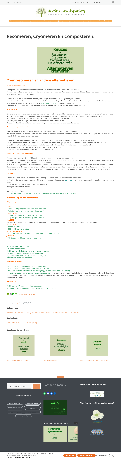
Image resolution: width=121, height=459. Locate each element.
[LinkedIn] (113, 2)
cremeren (48, 312)
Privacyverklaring (24, 415)
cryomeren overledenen (61, 312)
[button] (77, 423)
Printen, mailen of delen (26, 294)
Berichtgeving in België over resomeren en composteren (28, 250)
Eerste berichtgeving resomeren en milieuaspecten (26, 208)
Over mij (97, 21)
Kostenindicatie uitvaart (32, 403)
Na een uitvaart (86, 21)
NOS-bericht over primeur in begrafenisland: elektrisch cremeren (31, 288)
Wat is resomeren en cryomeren (19, 246)
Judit (18, 303)
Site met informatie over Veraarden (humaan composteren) (29, 272)
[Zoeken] (36, 386)
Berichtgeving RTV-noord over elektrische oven (24, 285)
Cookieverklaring (32, 412)
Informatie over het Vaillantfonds (19, 257)
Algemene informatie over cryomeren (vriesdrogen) (26, 255)
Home (8, 2)
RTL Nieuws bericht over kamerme (20, 237)
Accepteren (70, 455)
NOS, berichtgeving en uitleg (18, 228)
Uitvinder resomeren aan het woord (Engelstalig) (25, 210)
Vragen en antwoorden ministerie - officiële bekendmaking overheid (33, 233)
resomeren (75, 312)
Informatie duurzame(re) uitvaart (53, 21)
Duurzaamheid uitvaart (15, 322)
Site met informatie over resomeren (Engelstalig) (25, 253)
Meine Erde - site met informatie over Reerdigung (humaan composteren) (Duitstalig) (38, 270)
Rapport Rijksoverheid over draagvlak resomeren (25, 217)
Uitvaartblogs (18, 2)
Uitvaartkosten (72, 21)
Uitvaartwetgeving (30, 322)
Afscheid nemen (34, 21)
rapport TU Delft (13, 226)
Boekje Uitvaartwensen (15, 403)
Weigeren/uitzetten (86, 455)
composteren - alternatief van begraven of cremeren (25, 312)
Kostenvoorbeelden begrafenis (32, 407)
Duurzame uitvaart (50, 360)
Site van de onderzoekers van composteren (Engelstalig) (28, 268)
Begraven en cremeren (17, 21)
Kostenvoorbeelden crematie (15, 407)
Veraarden (69, 179)
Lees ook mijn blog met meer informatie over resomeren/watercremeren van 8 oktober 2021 (42, 193)
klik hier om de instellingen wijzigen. (19, 457)
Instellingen (103, 455)
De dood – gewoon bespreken (17, 360)
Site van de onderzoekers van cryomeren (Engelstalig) (27, 265)
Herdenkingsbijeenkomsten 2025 (55, 443)
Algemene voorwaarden (15, 412)
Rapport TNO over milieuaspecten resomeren (24, 215)
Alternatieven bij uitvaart (16, 248)
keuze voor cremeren (49, 102)
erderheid (37, 237)
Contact (106, 21)
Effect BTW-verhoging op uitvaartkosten (94, 360)
